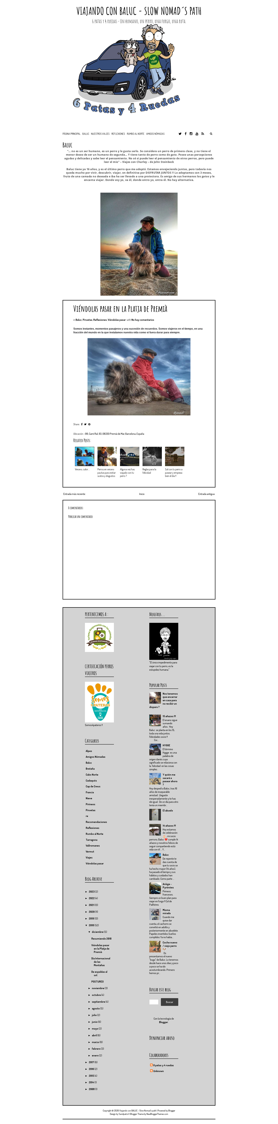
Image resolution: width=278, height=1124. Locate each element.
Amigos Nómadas (95, 756)
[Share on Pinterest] (89, 424)
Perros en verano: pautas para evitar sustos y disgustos (106, 473)
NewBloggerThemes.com (157, 1114)
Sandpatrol (124, 1114)
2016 (91, 1069)
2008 (92, 1089)
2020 (92, 911)
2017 (91, 1062)
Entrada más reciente (74, 494)
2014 (91, 1082)
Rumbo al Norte (135, 133)
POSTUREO (97, 981)
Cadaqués (91, 780)
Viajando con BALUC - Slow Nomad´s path (139, 10)
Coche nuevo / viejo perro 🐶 (170, 946)
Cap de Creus (93, 786)
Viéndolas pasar (117, 319)
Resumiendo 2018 (101, 938)
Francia (90, 792)
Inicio (141, 494)
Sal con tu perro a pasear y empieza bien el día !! (173, 473)
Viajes (89, 857)
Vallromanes (93, 845)
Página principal (71, 133)
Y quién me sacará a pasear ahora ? (170, 779)
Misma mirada (167, 911)
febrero (96, 1048)
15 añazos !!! (169, 716)
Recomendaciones (96, 822)
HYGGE (166, 745)
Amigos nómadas (155, 133)
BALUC (85, 133)
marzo (96, 1042)
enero (95, 1055)
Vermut (90, 851)
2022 (92, 898)
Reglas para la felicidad (149, 471)
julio (94, 1015)
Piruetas (87, 319)
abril (94, 1035)
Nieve (89, 798)
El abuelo (168, 810)
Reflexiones (118, 133)
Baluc (79, 319)
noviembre (98, 988)
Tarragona (91, 839)
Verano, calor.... (82, 469)
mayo (95, 1028)
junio (95, 1021)
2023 (92, 891)
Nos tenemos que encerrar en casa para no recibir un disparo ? (163, 700)
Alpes (89, 751)
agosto (96, 1008)
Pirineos (90, 804)
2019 (91, 918)
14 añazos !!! (169, 825)
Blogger (163, 1022)
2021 (91, 905)
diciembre (98, 931)
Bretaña (90, 768)
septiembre (99, 1001)
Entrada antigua (206, 494)
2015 (91, 1075)
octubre (96, 995)
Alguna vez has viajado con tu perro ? (127, 473)
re (87, 816)
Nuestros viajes (100, 133)
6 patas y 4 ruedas (163, 1065)
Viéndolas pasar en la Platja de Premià (120, 308)
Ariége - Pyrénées (168, 885)
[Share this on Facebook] (81, 424)
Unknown (158, 1071)
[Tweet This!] (85, 424)
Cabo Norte (92, 774)
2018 (91, 925)
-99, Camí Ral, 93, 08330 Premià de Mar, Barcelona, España (114, 433)
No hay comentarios (142, 319)
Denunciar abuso (162, 1038)
